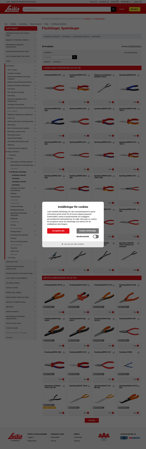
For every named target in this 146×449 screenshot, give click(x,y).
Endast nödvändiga (87, 231)
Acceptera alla (58, 231)
